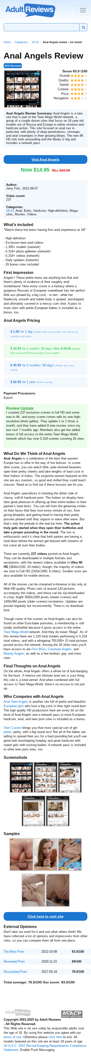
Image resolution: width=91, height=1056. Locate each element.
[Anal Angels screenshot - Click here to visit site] (23, 89)
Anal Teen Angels (16, 701)
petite (7, 732)
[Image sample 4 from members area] (33, 890)
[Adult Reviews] (30, 10)
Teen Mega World (16, 632)
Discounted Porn (15, 971)
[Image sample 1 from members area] (21, 855)
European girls (14, 706)
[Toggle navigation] (83, 10)
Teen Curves (12, 728)
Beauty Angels (14, 653)
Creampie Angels (60, 649)
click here (55, 1037)
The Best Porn (14, 951)
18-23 (35, 42)
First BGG (39, 649)
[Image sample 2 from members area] (45, 855)
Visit (45, 159)
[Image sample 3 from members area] (70, 855)
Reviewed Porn (14, 961)
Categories (21, 42)
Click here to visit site (46, 916)
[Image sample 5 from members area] (58, 890)
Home (7, 42)
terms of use (12, 1037)
